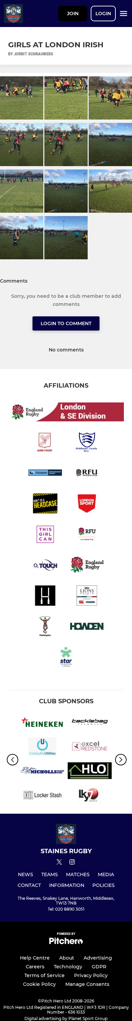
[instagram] (72, 863)
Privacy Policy (91, 975)
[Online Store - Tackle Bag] (90, 723)
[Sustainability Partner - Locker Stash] (42, 796)
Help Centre (35, 958)
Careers (35, 967)
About (66, 958)
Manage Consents (87, 984)
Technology (68, 967)
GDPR (99, 967)
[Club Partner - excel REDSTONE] (90, 747)
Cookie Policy (39, 984)
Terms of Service (44, 975)
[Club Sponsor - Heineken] (42, 723)
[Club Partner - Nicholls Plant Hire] (42, 771)
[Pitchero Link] (66, 942)
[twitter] (59, 863)
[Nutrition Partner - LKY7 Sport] (90, 796)
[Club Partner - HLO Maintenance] (90, 771)
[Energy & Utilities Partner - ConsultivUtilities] (42, 747)
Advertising (98, 958)
